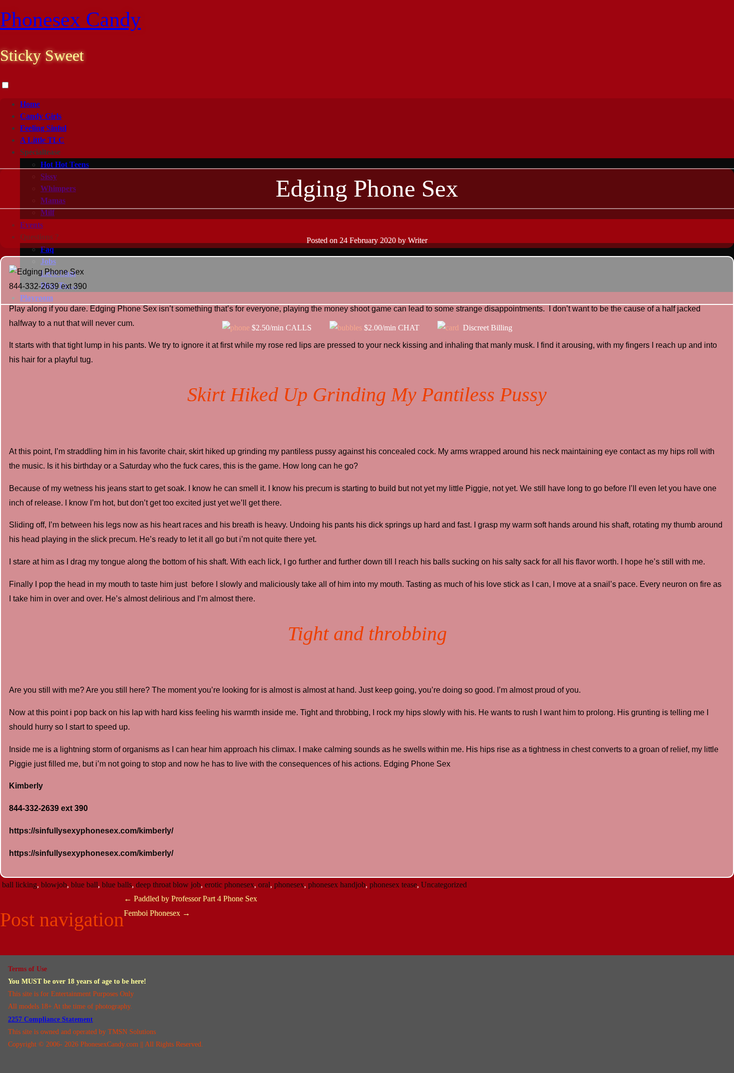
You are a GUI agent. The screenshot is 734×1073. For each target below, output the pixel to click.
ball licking (19, 884)
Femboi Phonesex (157, 913)
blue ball (84, 884)
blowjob (54, 884)
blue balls (117, 884)
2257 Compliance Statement (50, 1019)
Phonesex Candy (70, 19)
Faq (47, 249)
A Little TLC (42, 140)
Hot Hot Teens (64, 164)
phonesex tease (393, 884)
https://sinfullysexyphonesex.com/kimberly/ (91, 830)
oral (264, 884)
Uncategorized (444, 884)
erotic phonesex (229, 884)
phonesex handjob (337, 884)
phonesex (289, 884)
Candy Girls (40, 116)
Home (30, 104)
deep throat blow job (168, 884)
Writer (417, 240)
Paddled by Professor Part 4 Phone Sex (190, 898)
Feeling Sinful (43, 128)
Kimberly (26, 786)
